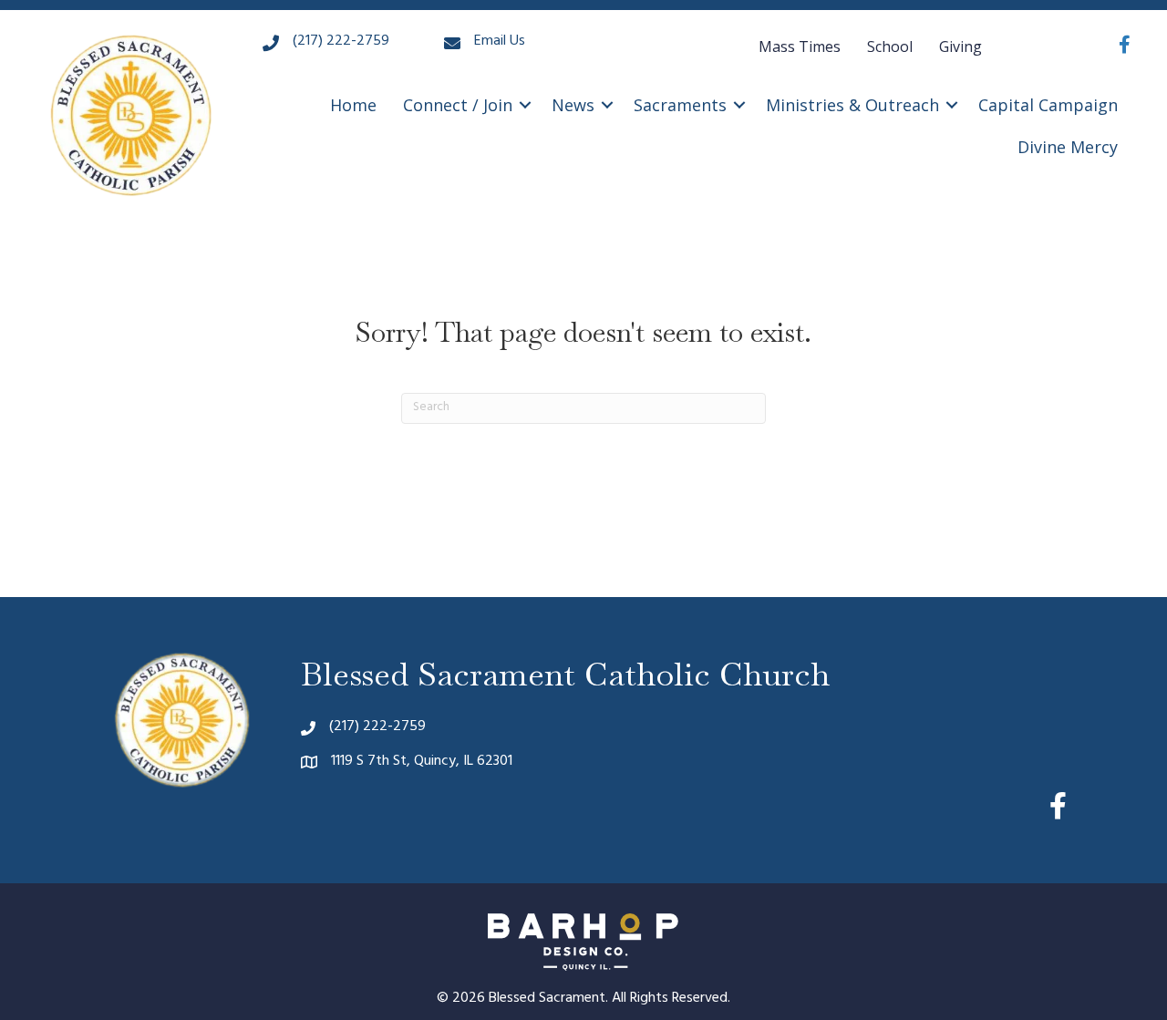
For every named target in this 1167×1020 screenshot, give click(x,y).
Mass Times (800, 46)
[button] (525, 105)
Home (353, 105)
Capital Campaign (1048, 105)
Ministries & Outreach (852, 105)
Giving (960, 46)
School (890, 46)
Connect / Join (457, 105)
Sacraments (680, 105)
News (573, 105)
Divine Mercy (1067, 147)
